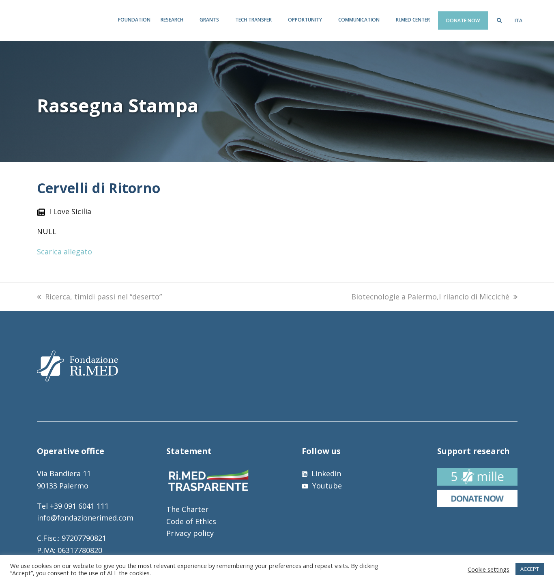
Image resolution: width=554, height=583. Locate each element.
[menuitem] (518, 20)
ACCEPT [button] (529, 568)
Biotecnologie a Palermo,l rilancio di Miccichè (430, 296)
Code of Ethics (191, 521)
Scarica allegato (64, 251)
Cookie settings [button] (488, 569)
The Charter (187, 509)
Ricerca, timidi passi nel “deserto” (103, 296)
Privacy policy (190, 533)
